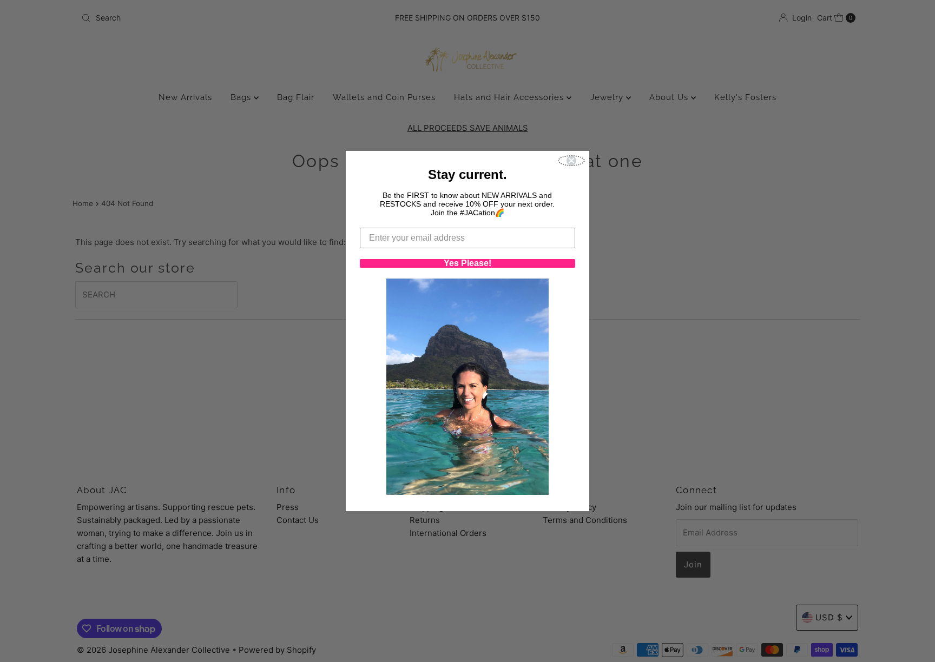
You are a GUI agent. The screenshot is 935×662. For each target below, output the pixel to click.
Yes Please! (467, 263)
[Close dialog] (571, 160)
